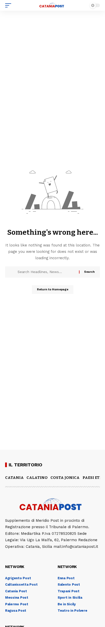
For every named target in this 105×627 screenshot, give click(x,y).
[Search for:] (46, 272)
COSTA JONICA (65, 477)
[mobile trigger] (9, 5)
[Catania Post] (53, 5)
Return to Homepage (52, 289)
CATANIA (14, 477)
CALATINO (37, 477)
